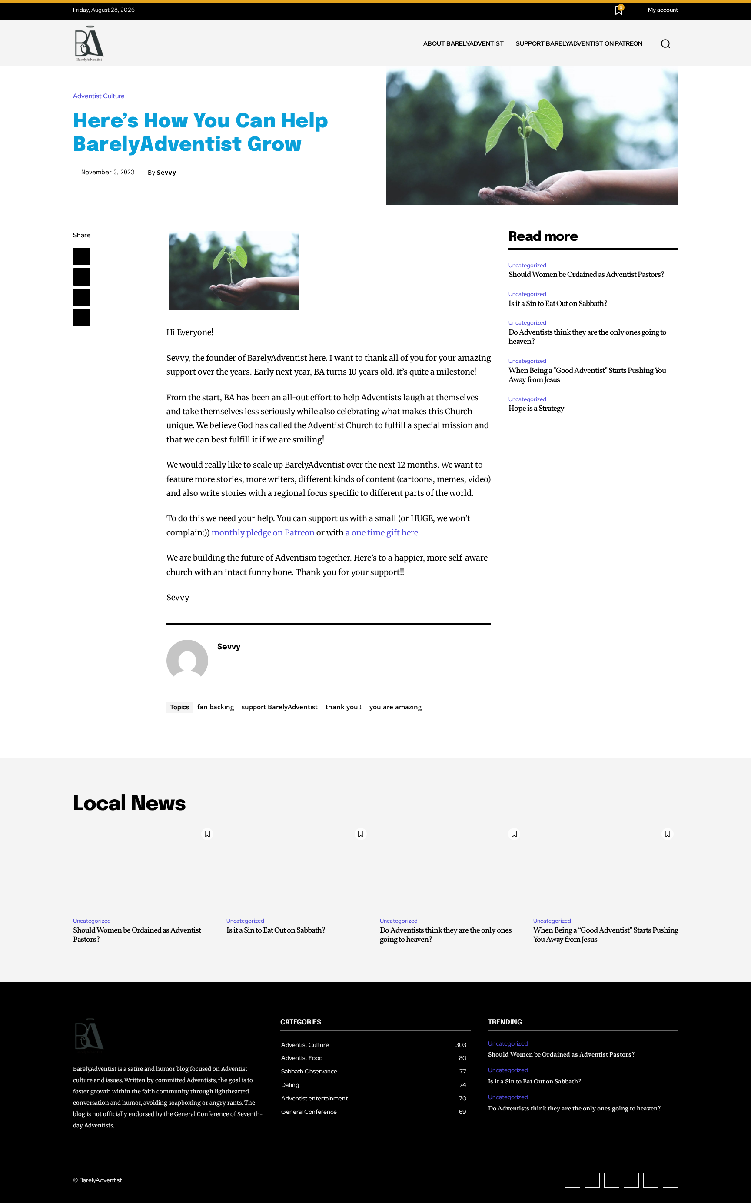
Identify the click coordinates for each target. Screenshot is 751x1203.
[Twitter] (81, 277)
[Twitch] (631, 1180)
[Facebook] (81, 256)
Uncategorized (527, 265)
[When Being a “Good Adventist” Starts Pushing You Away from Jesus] (605, 867)
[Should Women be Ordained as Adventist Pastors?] (145, 867)
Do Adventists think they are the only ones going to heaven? (587, 337)
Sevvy (166, 172)
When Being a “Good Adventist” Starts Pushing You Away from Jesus (587, 376)
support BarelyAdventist (280, 706)
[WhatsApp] (81, 317)
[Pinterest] (81, 297)
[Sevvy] (187, 660)
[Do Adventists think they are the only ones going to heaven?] (452, 867)
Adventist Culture (99, 96)
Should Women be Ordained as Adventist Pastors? (586, 274)
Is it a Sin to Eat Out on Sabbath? (558, 304)
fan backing (215, 706)
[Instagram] (592, 1180)
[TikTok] (611, 1180)
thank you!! (344, 706)
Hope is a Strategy (536, 408)
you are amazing (395, 706)
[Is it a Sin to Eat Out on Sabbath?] (298, 867)
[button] (665, 43)
